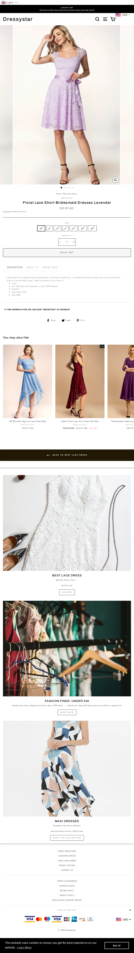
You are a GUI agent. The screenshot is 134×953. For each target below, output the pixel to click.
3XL (92, 228)
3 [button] (67, 188)
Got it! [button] (117, 945)
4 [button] (70, 188)
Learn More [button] (24, 947)
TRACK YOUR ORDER (67, 860)
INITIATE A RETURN (67, 865)
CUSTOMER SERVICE (67, 855)
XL (73, 228)
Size (67, 223)
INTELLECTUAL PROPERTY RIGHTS (67, 900)
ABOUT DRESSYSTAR (67, 851)
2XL (82, 228)
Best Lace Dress (69, 193)
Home (58, 193)
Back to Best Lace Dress (69, 455)
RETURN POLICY (67, 890)
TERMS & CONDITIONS (67, 881)
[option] (67, 9)
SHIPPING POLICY (67, 885)
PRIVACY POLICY (67, 895)
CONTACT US (67, 870)
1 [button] (61, 188)
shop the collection (67, 838)
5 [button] (73, 188)
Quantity (67, 236)
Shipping (6, 211)
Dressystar (18, 19)
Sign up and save (67, 910)
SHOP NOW (67, 712)
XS (41, 228)
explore (67, 592)
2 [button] (65, 188)
